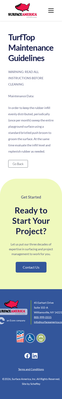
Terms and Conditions (31, 369)
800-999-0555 (42, 317)
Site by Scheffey (31, 383)
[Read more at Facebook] (27, 356)
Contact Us (31, 267)
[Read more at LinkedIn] (35, 356)
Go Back (18, 164)
